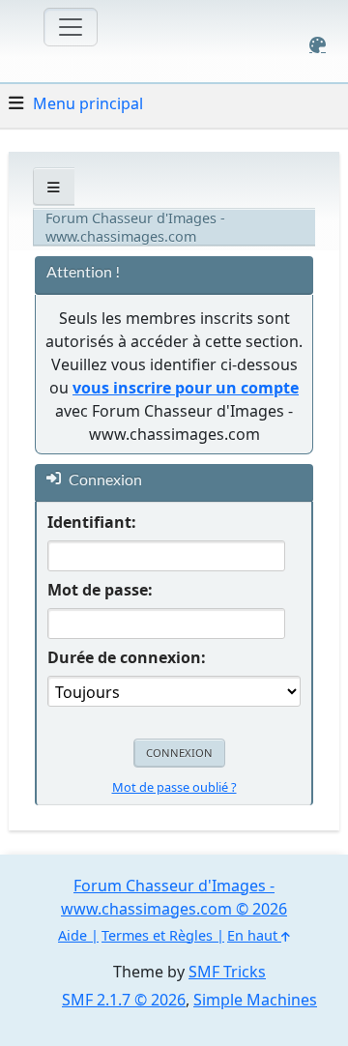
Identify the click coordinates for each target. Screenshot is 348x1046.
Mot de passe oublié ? (174, 787)
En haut (254, 935)
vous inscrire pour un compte (185, 387)
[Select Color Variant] (317, 45)
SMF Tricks (227, 971)
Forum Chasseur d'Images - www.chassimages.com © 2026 (174, 897)
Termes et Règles (157, 935)
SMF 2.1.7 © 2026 (124, 999)
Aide (72, 935)
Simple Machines (255, 999)
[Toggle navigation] (71, 27)
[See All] (53, 187)
